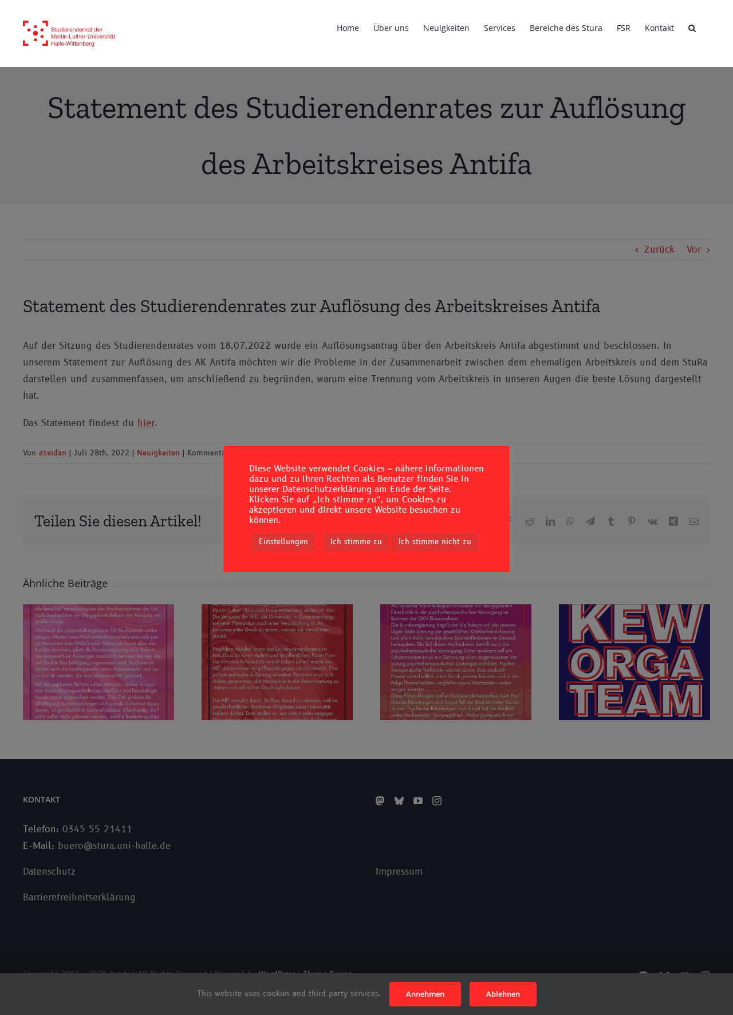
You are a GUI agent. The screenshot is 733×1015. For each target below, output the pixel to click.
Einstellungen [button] (283, 542)
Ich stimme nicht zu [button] (435, 542)
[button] (692, 27)
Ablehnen (503, 994)
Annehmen (425, 994)
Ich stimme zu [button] (356, 542)
